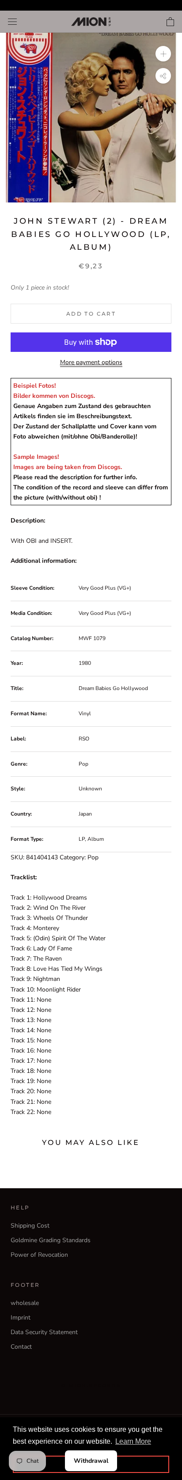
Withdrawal (91, 1461)
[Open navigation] (12, 22)
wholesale (25, 1303)
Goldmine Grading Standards (51, 1240)
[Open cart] (170, 21)
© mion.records (91, 1385)
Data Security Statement (44, 1332)
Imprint (20, 1317)
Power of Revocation (39, 1255)
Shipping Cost (30, 1225)
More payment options (91, 362)
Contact (21, 1347)
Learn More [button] (133, 1441)
